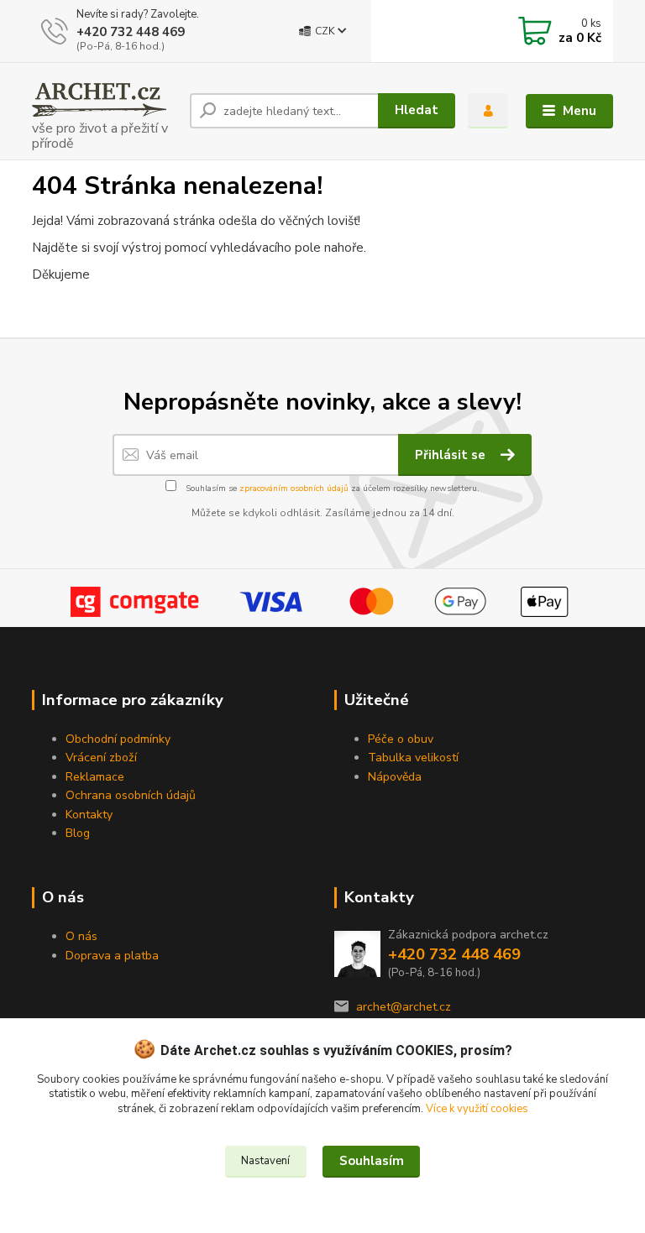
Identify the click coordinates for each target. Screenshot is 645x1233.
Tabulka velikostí (413, 757)
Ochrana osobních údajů (131, 795)
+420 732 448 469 (130, 32)
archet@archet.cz (403, 1007)
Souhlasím (371, 1160)
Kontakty (89, 815)
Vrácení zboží (101, 757)
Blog (78, 833)
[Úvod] (104, 111)
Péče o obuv (400, 739)
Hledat (416, 110)
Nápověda (395, 777)
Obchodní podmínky (118, 739)
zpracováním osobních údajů (294, 488)
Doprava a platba (112, 956)
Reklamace (95, 777)
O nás (81, 936)
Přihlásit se (452, 455)
